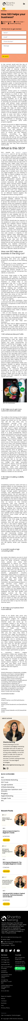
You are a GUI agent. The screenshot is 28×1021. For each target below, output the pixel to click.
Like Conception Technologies (10, 1015)
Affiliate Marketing (7, 787)
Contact (4, 1001)
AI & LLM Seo (5, 991)
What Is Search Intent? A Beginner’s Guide (11, 832)
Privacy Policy (5, 1008)
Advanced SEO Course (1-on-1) (20, 962)
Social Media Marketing (9, 780)
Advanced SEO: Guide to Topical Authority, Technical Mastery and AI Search (14, 895)
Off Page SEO (5, 960)
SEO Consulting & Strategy (6, 967)
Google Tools (6, 798)
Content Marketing (4, 971)
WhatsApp (21, 968)
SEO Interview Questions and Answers (11, 790)
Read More (6, 840)
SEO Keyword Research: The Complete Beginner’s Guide (12, 863)
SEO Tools (4, 782)
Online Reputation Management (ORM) (7, 987)
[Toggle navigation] (3, 9)
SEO (2, 777)
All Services (4, 957)
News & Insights (6, 996)
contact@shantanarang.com (14, 765)
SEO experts (22, 176)
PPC (2, 801)
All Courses (18, 970)
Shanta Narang (9, 742)
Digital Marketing (7, 796)
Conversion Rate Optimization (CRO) (6, 976)
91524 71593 (6, 939)
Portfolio (4, 1003)
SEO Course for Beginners (20, 958)
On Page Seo (5, 962)
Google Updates (7, 785)
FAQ (2, 1005)
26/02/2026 (7, 22)
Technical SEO (5, 964)
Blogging (4, 793)
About (3, 998)
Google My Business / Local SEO (6, 981)
